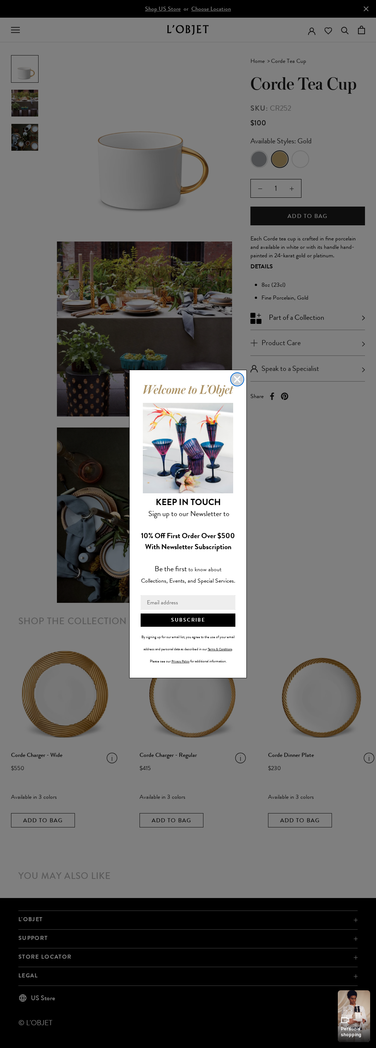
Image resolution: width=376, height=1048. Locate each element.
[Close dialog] (237, 379)
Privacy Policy (180, 661)
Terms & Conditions (220, 649)
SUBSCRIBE (188, 620)
